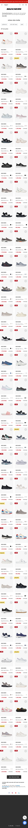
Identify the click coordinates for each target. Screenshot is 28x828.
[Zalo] (19, 793)
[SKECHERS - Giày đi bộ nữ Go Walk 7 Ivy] (21, 114)
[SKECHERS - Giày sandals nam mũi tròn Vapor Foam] (21, 410)
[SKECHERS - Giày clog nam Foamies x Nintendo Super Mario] (21, 707)
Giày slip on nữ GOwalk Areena (8, 398)
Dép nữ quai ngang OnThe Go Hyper (9, 423)
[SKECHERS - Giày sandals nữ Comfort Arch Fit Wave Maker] (21, 212)
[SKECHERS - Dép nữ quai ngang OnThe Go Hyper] (6, 410)
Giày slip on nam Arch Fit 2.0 (7, 200)
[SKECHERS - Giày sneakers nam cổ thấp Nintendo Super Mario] (21, 534)
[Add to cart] (11, 33)
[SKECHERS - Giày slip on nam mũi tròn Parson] (21, 386)
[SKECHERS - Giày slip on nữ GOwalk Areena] (6, 386)
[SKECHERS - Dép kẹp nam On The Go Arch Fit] (21, 336)
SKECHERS (3, 49)
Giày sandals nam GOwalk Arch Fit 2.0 (9, 472)
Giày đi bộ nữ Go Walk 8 (6, 620)
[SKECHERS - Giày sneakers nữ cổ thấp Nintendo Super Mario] (6, 509)
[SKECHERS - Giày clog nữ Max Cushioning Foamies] (21, 311)
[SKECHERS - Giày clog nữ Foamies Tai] (21, 89)
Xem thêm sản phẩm (14, 777)
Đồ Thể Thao (13, 24)
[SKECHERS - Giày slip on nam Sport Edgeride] (21, 584)
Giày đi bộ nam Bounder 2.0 (22, 522)
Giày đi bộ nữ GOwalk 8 (21, 645)
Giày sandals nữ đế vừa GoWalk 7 (8, 225)
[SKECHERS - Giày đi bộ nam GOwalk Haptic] (6, 262)
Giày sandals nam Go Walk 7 (7, 348)
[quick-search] (25, 818)
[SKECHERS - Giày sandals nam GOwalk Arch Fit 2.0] (21, 237)
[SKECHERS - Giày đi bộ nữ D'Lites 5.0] (21, 188)
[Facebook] (9, 793)
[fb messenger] (25, 822)
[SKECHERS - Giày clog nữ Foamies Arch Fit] (21, 757)
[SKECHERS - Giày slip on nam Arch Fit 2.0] (6, 188)
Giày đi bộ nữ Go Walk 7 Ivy (21, 126)
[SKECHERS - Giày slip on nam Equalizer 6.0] (21, 682)
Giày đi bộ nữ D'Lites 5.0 (21, 200)
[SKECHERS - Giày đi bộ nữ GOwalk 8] (21, 633)
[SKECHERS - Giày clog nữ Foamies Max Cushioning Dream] (21, 39)
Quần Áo (4, 24)
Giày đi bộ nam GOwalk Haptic (7, 274)
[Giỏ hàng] (26, 4)
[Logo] (6, 4)
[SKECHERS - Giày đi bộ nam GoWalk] (21, 163)
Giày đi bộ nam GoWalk (21, 175)
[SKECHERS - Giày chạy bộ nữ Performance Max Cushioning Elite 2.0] (21, 732)
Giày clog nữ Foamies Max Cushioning (9, 52)
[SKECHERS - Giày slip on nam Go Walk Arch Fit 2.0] (6, 237)
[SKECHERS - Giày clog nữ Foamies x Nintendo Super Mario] (21, 287)
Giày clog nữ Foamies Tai (21, 101)
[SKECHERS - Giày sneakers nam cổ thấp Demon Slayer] (6, 435)
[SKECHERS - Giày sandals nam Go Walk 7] (6, 336)
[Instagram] (12, 793)
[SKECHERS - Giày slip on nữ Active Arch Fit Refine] (6, 311)
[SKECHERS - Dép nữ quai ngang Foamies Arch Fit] (21, 559)
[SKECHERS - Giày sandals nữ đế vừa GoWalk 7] (6, 212)
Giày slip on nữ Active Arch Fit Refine (9, 324)
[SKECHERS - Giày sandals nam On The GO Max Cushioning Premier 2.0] (6, 138)
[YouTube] (16, 793)
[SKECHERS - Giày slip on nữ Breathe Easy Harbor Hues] (6, 584)
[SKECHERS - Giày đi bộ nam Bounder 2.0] (21, 509)
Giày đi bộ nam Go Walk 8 (21, 76)
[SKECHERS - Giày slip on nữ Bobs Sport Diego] (21, 138)
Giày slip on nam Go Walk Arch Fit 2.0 (9, 249)
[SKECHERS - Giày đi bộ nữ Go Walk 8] (6, 608)
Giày (22, 24)
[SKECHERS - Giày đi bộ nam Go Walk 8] (21, 64)
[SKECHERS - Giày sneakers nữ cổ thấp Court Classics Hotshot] (21, 608)
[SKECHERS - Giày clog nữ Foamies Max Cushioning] (6, 39)
